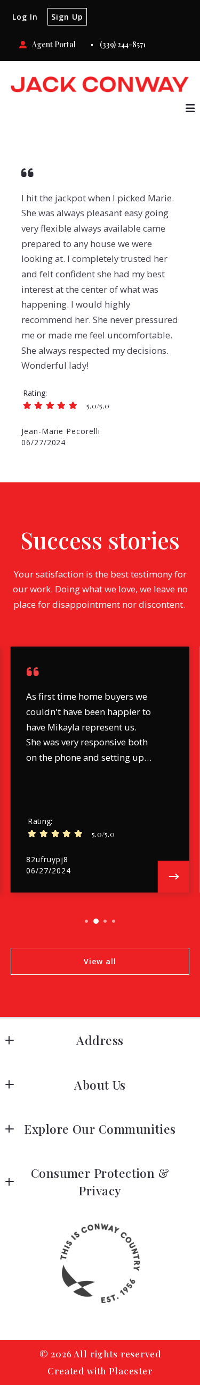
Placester (131, 1370)
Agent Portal (54, 44)
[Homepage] (100, 84)
